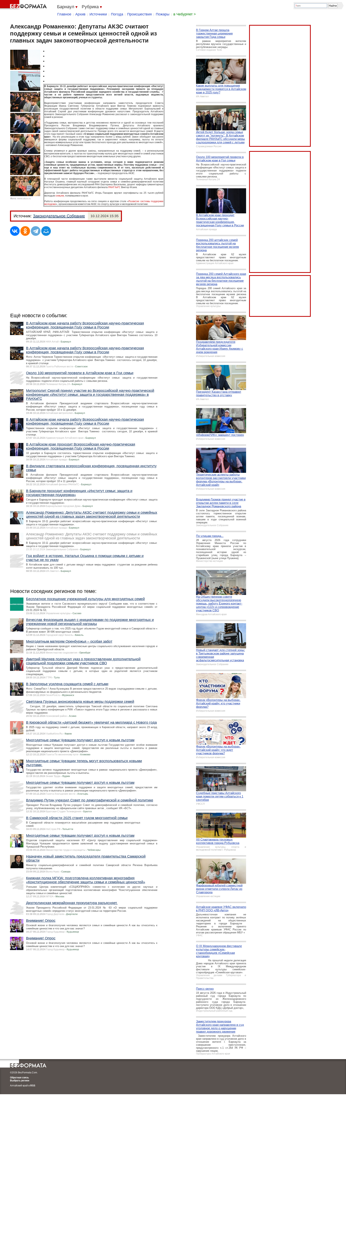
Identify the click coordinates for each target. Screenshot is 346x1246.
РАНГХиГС (114, 187)
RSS (32, 1085)
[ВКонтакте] (15, 231)
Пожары (162, 14)
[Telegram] (35, 231)
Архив (80, 14)
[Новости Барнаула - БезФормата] (24, 5)
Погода (117, 14)
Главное (64, 14)
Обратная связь (19, 1077)
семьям (59, 195)
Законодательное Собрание (59, 216)
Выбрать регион (19, 1080)
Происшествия (139, 14)
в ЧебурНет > (184, 14)
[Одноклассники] (25, 231)
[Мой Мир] (46, 231)
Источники (98, 14)
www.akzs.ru (24, 198)
